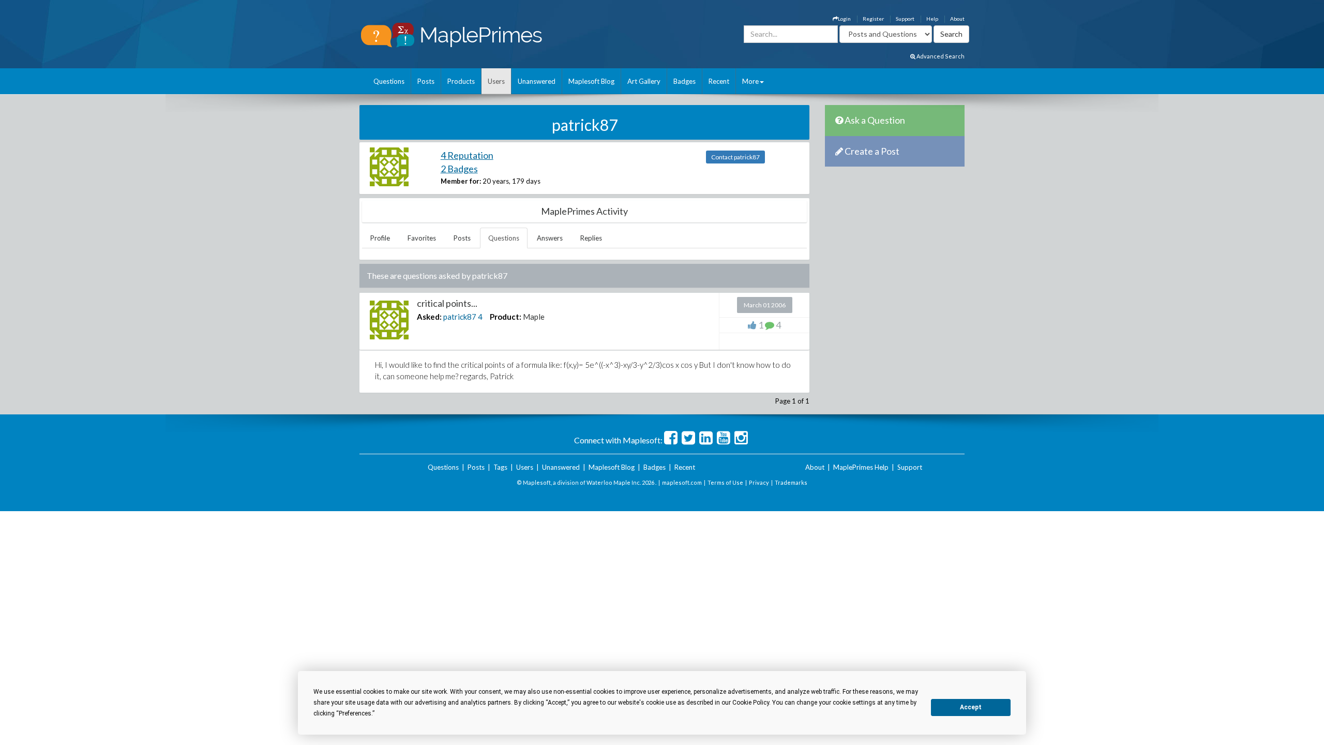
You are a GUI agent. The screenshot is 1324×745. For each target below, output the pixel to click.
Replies (591, 238)
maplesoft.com (682, 482)
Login (844, 19)
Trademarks (791, 482)
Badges (684, 81)
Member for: (461, 181)
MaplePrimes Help (861, 467)
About (957, 19)
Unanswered (536, 81)
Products (461, 81)
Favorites (422, 238)
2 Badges (459, 168)
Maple (534, 316)
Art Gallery (643, 81)
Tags (500, 467)
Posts (425, 81)
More (750, 81)
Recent (719, 81)
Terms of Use (725, 482)
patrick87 (459, 316)
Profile (380, 238)
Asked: (429, 316)
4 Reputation (467, 155)
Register (873, 19)
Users (496, 81)
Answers (550, 238)
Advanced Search (940, 56)
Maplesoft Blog (591, 81)
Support (905, 19)
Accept (971, 707)
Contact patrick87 (735, 157)
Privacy (759, 482)
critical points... (447, 303)
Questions (388, 81)
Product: (505, 316)
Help (932, 19)
